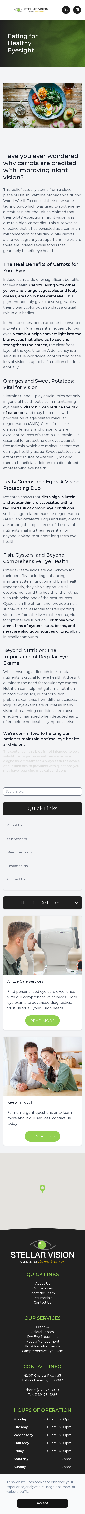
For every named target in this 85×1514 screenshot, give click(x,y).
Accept (42, 1503)
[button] (8, 10)
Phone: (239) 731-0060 (42, 1390)
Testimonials (17, 866)
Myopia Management (42, 1341)
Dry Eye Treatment (42, 1337)
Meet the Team (19, 852)
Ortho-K (42, 1327)
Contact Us (16, 879)
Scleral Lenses (42, 1332)
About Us (14, 825)
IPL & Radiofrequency (42, 1346)
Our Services (17, 839)
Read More (42, 1021)
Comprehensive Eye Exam (42, 1351)
